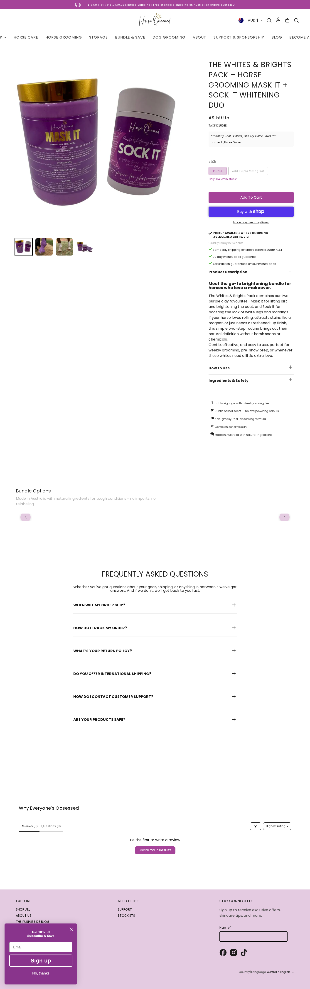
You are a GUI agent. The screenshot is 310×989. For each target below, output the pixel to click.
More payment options (251, 222)
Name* (225, 928)
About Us (23, 915)
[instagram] (233, 953)
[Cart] (287, 20)
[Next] (284, 517)
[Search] (269, 20)
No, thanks (40, 973)
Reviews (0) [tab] (29, 826)
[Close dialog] (71, 929)
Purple (217, 171)
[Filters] (255, 826)
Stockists (126, 915)
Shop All (23, 909)
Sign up (41, 960)
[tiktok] (244, 953)
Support (125, 909)
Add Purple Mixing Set (248, 171)
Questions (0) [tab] (51, 826)
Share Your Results (155, 850)
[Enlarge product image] (99, 144)
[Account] (278, 20)
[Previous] (25, 517)
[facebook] (223, 953)
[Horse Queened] (155, 20)
